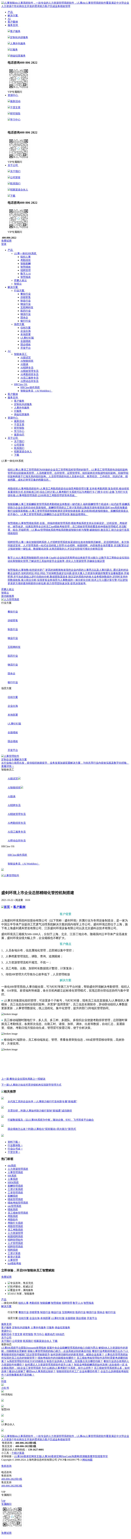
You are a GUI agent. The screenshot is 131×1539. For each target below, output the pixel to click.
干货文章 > (14, 1152)
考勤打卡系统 (15, 1223)
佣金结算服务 (18, 55)
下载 (12, 195)
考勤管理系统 (15, 1226)
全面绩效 (25, 341)
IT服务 (14, 49)
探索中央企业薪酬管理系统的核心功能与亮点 (72, 1347)
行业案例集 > (15, 1145)
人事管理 (13, 1260)
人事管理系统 (15, 1172)
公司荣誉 (15, 177)
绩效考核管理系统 (18, 1202)
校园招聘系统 (15, 1236)
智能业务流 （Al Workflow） (36, 390)
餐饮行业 (25, 294)
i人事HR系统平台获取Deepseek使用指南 (23, 1347)
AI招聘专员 (26, 367)
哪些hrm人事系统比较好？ (41, 1371)
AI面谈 (24, 364)
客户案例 (19, 907)
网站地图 (87, 1459)
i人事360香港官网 (51, 1456)
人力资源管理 (15, 1233)
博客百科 (70, 1334)
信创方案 (25, 327)
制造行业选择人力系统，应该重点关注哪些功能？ (75, 1361)
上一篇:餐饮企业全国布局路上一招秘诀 (23, 1078)
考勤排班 (25, 260)
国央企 (24, 317)
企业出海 (25, 331)
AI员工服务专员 (29, 377)
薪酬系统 (13, 1196)
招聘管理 (25, 270)
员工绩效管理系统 (18, 1212)
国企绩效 (25, 344)
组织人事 (25, 256)
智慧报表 (25, 277)
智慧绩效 (25, 267)
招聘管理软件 (15, 1239)
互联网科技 (26, 307)
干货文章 (15, 107)
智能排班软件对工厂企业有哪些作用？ (78, 1371)
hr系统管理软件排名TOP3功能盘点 (26, 1361)
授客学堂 (103, 1456)
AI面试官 (25, 357)
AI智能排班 (26, 361)
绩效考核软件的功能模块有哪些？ (57, 1358)
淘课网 (75, 1456)
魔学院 (94, 1456)
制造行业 (25, 300)
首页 (7, 907)
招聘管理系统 (15, 1246)
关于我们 (15, 171)
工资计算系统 (15, 1189)
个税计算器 (18, 1453)
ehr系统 (12, 1165)
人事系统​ (13, 1179)
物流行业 (25, 314)
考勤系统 (13, 1216)
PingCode (66, 1456)
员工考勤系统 (15, 1229)
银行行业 (25, 321)
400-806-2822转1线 (11, 1479)
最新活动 (15, 101)
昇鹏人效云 (7, 589)
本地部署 (25, 334)
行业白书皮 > (15, 1148)
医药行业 (25, 310)
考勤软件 (13, 1219)
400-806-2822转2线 (11, 1485)
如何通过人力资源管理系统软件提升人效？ (49, 1364)
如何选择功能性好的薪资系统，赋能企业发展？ (77, 1354)
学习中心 (15, 119)
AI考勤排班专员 (29, 374)
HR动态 (23, 125)
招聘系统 (13, 1250)
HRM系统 (13, 1182)
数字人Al (25, 273)
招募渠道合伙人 (19, 189)
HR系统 (12, 1175)
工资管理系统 (15, 1192)
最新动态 (13, 125)
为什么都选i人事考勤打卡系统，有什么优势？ (67, 1368)
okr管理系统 (14, 1206)
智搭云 (5, 592)
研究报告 (15, 113)
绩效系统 (13, 1209)
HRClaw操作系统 (30, 387)
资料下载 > (14, 1142)
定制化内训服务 (19, 37)
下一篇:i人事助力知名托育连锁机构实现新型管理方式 (31, 1084)
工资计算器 (14, 1253)
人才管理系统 (15, 1243)
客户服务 (15, 31)
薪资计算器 (14, 1256)
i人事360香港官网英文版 (28, 1456)
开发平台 (25, 348)
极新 (87, 1456)
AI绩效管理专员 (29, 371)
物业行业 (25, 304)
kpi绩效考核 (14, 1263)
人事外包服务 (18, 43)
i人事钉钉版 (27, 337)
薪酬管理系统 (15, 1185)
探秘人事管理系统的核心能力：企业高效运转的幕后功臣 (59, 1351)
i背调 (82, 1456)
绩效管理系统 (15, 1199)
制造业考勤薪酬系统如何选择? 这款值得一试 (99, 1364)
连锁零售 (25, 297)
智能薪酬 (25, 263)
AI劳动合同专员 (29, 381)
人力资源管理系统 (18, 1169)
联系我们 (15, 183)
